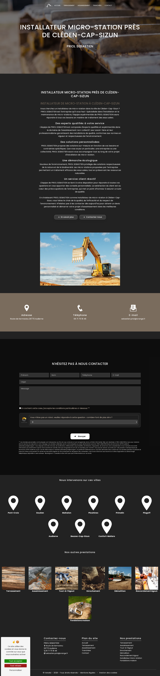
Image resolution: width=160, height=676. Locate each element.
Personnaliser (15, 670)
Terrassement (69, 5)
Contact (108, 5)
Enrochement (125, 650)
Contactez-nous (94, 217)
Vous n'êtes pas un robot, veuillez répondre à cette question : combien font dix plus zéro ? (71, 417)
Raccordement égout (129, 655)
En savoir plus (67, 217)
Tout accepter (15, 661)
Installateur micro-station (131, 658)
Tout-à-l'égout (126, 648)
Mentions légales (88, 673)
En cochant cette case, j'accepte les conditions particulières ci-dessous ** (55, 408)
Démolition (124, 653)
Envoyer (82, 436)
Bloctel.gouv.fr (49, 453)
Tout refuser (15, 665)
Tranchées (97, 5)
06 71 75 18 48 (80, 318)
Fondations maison (128, 660)
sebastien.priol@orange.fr (133, 318)
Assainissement (84, 5)
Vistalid (48, 673)
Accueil (57, 5)
